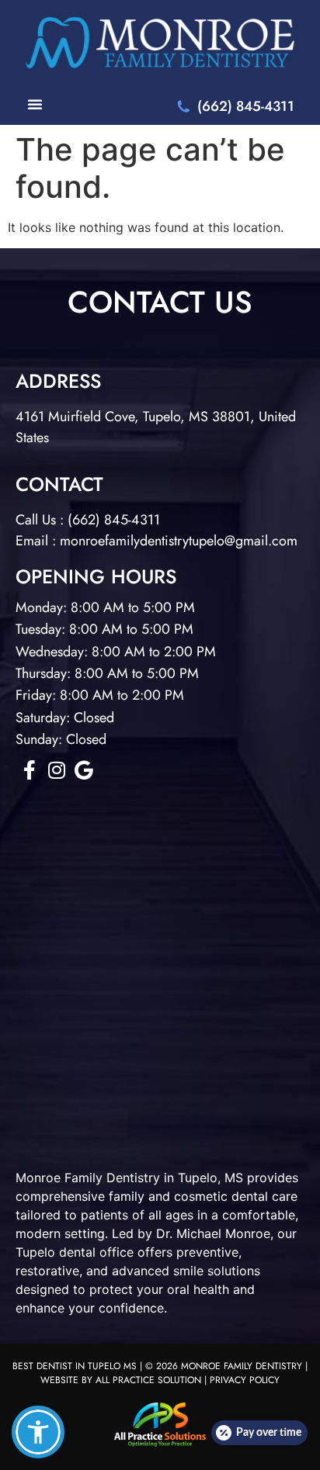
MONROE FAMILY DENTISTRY (241, 1366)
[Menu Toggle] (35, 104)
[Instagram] (56, 769)
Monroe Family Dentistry (88, 1177)
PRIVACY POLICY (245, 1380)
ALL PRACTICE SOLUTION (148, 1380)
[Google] (83, 769)
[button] (38, 1431)
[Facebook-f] (29, 769)
